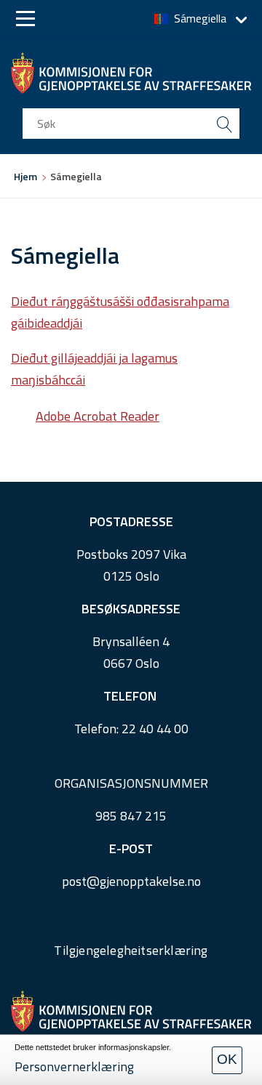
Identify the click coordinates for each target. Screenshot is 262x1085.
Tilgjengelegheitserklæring (130, 950)
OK (227, 1059)
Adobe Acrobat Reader (97, 416)
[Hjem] (131, 73)
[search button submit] (224, 124)
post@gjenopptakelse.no (131, 881)
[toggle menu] (25, 18)
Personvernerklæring (74, 1066)
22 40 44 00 (155, 728)
